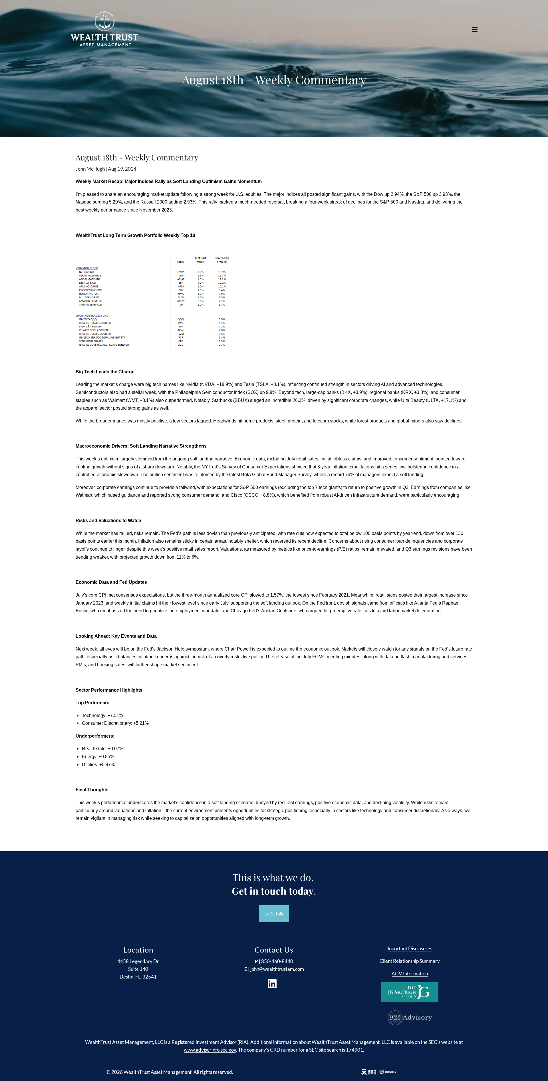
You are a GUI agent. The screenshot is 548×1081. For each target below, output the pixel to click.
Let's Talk (274, 914)
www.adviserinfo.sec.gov (210, 1050)
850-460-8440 (277, 961)
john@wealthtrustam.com (277, 969)
